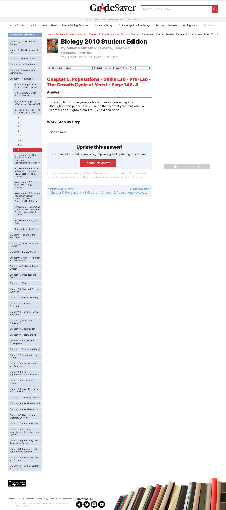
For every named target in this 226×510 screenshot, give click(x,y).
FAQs (21, 499)
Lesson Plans (49, 25)
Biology (92, 34)
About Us (30, 499)
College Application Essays (135, 25)
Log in (210, 25)
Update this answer (97, 163)
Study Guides (17, 25)
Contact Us (12, 499)
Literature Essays (104, 25)
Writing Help (190, 25)
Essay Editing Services (75, 25)
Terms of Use (55, 499)
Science (81, 34)
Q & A (33, 25)
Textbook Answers (166, 25)
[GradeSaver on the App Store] (17, 483)
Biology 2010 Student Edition (113, 34)
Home (50, 34)
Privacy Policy (42, 499)
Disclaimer (67, 499)
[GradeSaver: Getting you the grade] (113, 9)
